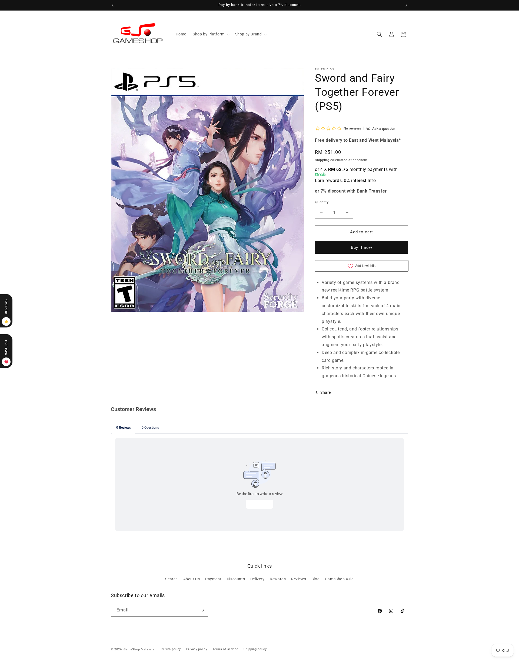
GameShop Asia (339, 579)
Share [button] (325, 392)
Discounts (236, 579)
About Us (191, 579)
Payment (213, 579)
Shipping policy (255, 649)
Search (171, 579)
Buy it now (361, 247)
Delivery (257, 579)
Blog (315, 579)
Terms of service (225, 649)
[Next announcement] (406, 5)
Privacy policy (196, 649)
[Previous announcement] (113, 5)
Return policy (171, 649)
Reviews (298, 579)
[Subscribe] (202, 610)
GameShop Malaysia (139, 649)
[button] (210, 34)
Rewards (278, 579)
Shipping (322, 160)
